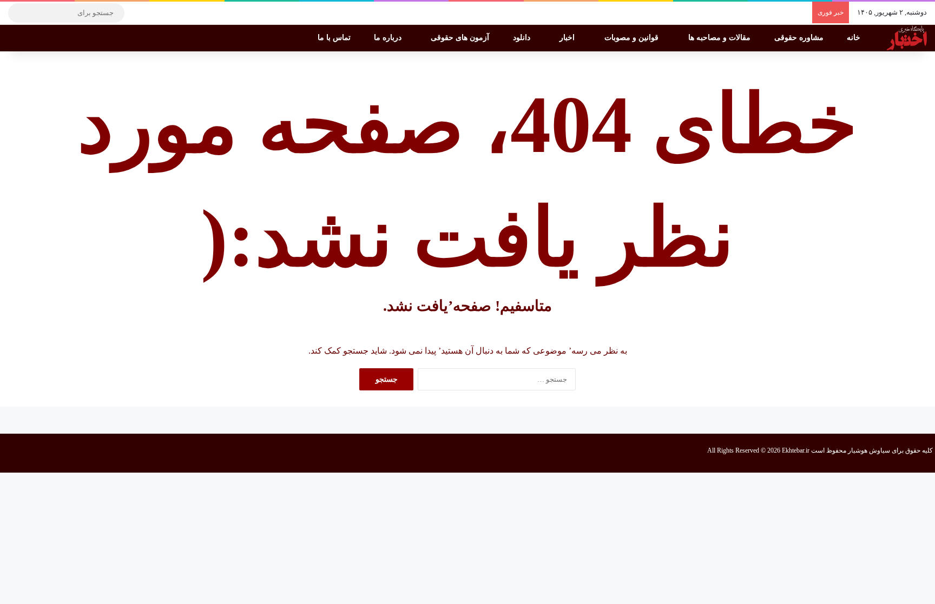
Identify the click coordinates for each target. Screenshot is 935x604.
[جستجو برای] (19, 13)
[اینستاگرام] (154, 13)
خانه (854, 38)
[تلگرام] (138, 13)
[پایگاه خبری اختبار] (907, 37)
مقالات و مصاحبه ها (720, 38)
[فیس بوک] (187, 13)
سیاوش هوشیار (869, 450)
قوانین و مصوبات (632, 38)
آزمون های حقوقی (461, 38)
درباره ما (389, 38)
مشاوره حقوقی (800, 38)
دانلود (522, 38)
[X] (170, 13)
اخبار (568, 38)
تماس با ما (335, 38)
